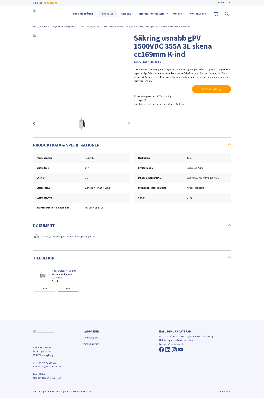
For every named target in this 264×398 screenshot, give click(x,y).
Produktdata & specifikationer (66, 145)
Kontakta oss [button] (198, 13)
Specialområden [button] (83, 13)
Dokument (44, 225)
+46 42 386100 (49, 2)
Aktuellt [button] (126, 13)
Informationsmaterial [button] (152, 13)
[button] (223, 3)
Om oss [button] (177, 13)
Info (45, 288)
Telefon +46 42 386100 (44, 362)
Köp (68, 289)
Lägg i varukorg (209, 89)
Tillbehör (43, 258)
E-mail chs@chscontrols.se (47, 366)
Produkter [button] (107, 13)
